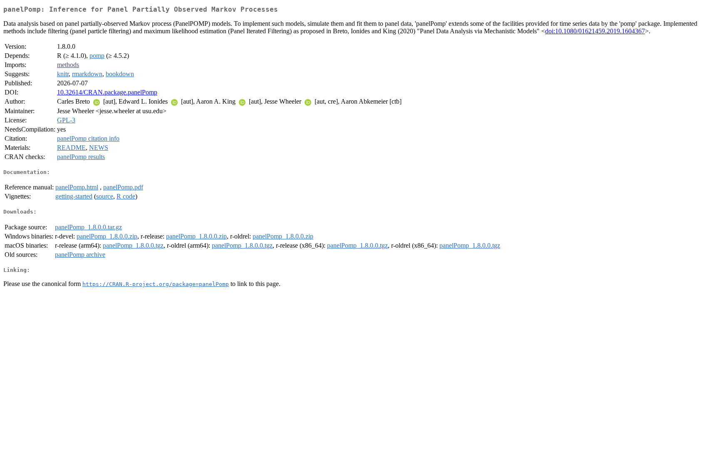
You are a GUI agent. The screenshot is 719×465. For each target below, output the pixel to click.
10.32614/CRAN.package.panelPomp (107, 92)
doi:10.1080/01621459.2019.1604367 (595, 31)
